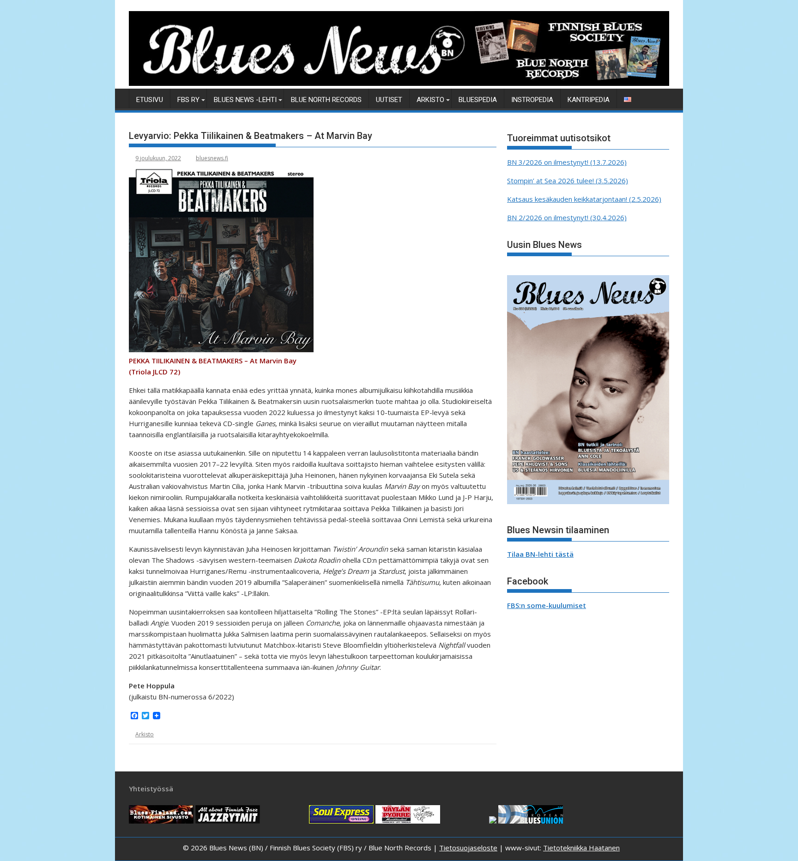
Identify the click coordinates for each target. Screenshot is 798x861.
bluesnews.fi (212, 158)
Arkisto (430, 100)
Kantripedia (589, 100)
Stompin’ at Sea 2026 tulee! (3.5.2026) (567, 180)
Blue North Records (326, 100)
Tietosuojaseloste (468, 847)
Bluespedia (478, 100)
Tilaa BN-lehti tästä (540, 554)
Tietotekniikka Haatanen (581, 847)
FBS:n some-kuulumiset (546, 605)
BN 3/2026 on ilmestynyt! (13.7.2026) (567, 162)
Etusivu (149, 100)
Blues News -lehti (245, 100)
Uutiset (389, 100)
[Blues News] (399, 83)
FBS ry (188, 100)
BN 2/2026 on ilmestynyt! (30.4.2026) (567, 217)
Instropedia (532, 100)
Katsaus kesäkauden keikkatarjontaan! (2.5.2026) (584, 199)
